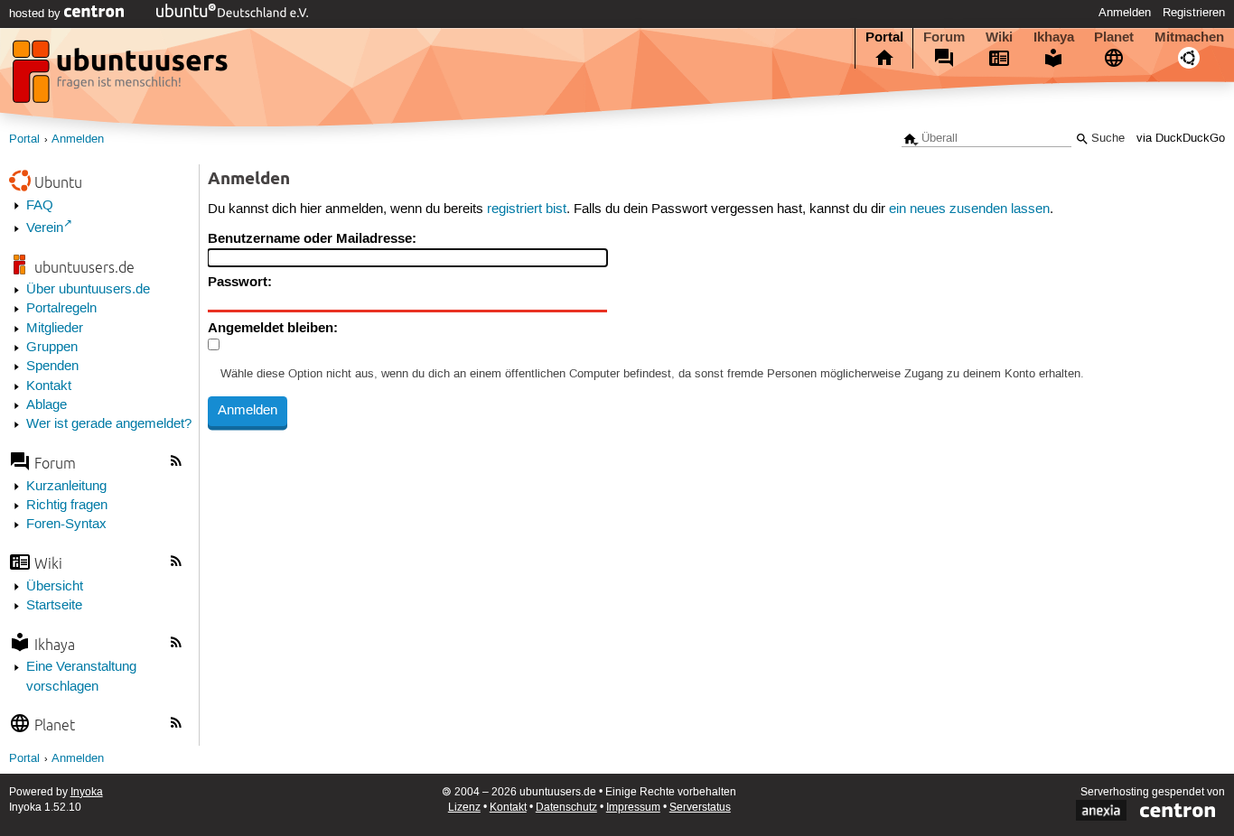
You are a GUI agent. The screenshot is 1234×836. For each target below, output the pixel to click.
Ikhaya (1053, 37)
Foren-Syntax (66, 524)
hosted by (36, 13)
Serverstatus (700, 807)
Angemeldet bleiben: (273, 328)
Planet (1114, 37)
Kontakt (48, 386)
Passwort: (240, 282)
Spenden (52, 366)
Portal (884, 37)
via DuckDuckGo (1180, 138)
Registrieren (1194, 12)
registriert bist (526, 209)
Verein (44, 228)
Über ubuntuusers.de (88, 290)
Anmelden (1124, 12)
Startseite (54, 606)
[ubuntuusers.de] (122, 76)
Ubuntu (58, 181)
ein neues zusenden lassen (969, 209)
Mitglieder (54, 328)
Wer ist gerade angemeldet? (109, 424)
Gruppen (52, 347)
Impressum (633, 807)
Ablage (46, 405)
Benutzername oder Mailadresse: (312, 238)
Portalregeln (61, 309)
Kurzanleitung (66, 486)
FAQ (39, 206)
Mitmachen (1189, 37)
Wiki (999, 37)
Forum (944, 37)
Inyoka (86, 792)
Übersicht (54, 587)
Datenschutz (566, 807)
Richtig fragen (67, 505)
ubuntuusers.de (84, 266)
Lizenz (464, 807)
